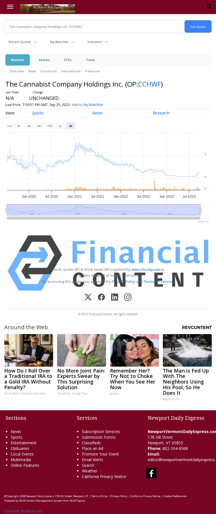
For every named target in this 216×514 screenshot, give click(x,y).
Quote (38, 113)
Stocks (44, 60)
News (32, 71)
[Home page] (47, 7)
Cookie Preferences (175, 496)
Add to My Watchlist (87, 104)
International (70, 71)
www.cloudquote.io (147, 269)
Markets (17, 60)
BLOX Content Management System (41, 500)
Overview (17, 71)
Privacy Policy (123, 281)
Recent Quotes (20, 42)
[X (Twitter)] (88, 297)
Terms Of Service (158, 281)
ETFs (67, 60)
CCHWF (149, 84)
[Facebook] (101, 297)
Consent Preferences (23, 511)
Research (161, 113)
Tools (90, 60)
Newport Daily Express (40, 496)
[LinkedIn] (114, 297)
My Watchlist (59, 42)
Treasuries (92, 71)
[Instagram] (128, 297)
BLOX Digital (77, 500)
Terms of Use (99, 496)
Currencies (48, 71)
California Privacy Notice (145, 496)
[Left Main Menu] (10, 6)
